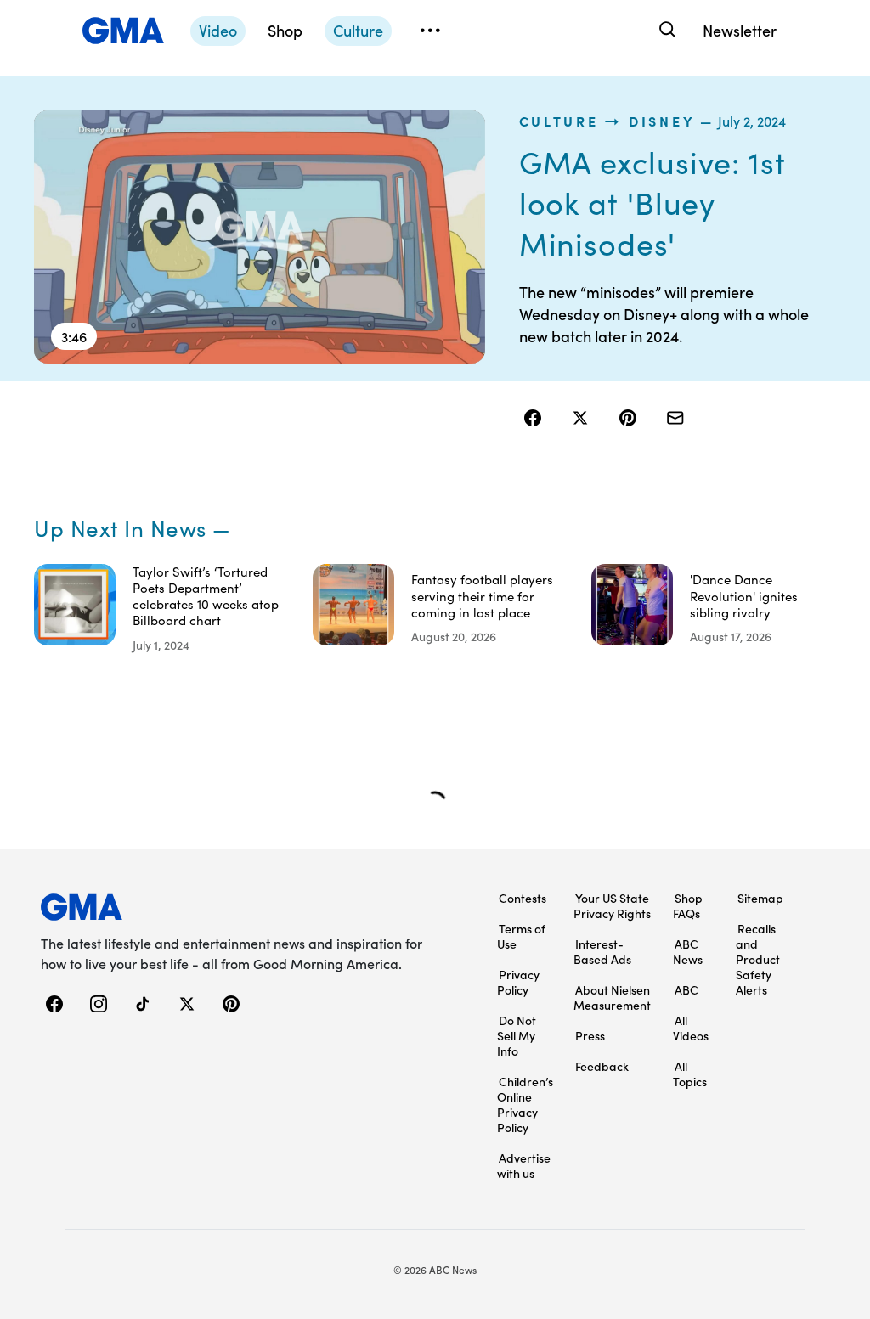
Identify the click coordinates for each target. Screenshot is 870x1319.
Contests (522, 897)
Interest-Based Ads (602, 951)
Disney (662, 120)
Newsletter (740, 30)
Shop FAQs (688, 905)
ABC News (688, 951)
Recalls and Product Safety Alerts (758, 959)
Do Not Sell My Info (516, 1035)
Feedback (602, 1065)
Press (590, 1035)
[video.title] (259, 237)
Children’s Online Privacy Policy (525, 1104)
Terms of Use (521, 936)
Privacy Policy (518, 982)
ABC (686, 989)
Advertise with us (524, 1165)
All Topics (690, 1073)
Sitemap (760, 897)
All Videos (691, 1028)
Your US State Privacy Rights (612, 905)
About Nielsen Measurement (612, 997)
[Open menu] (430, 30)
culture (559, 120)
